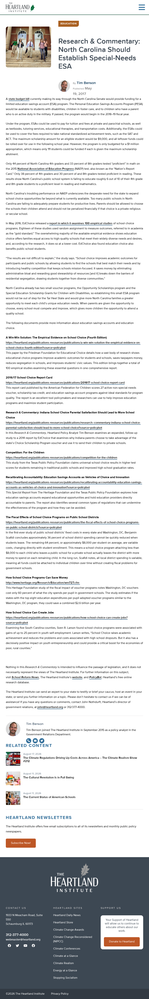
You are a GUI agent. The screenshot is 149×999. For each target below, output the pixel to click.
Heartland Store (63, 922)
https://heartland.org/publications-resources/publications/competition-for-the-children (61, 457)
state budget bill (19, 99)
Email (35, 740)
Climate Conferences (66, 948)
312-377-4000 (17, 935)
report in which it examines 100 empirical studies (80, 223)
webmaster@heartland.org (23, 939)
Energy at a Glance (65, 970)
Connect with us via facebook (9, 945)
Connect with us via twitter (17, 945)
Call (28, 740)
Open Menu (141, 7)
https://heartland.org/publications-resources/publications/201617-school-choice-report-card (65, 382)
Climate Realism (63, 963)
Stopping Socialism (65, 977)
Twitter (41, 740)
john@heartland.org (50, 707)
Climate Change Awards (68, 929)
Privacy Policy (60, 993)
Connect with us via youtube (25, 945)
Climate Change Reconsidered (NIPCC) (72, 939)
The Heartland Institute (21, 7)
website (77, 677)
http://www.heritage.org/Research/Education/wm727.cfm (43, 582)
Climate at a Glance (65, 956)
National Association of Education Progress (45, 169)
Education (69, 23)
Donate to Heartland (122, 941)
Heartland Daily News (66, 915)
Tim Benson (86, 83)
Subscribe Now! (21, 843)
